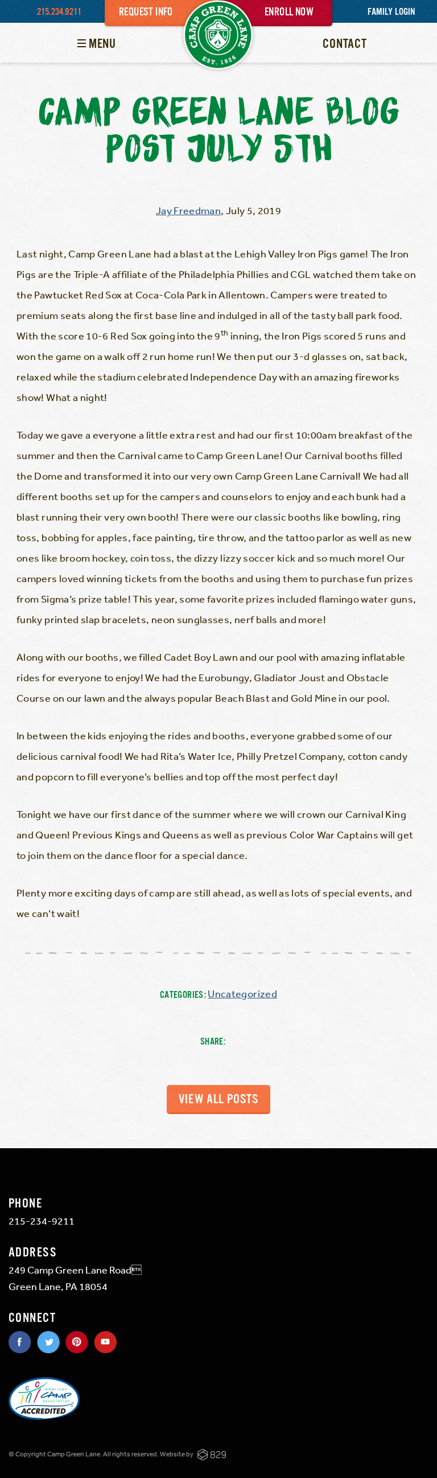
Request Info (146, 12)
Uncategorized (242, 993)
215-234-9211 (42, 1220)
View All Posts (218, 1099)
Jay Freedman (188, 210)
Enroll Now (289, 12)
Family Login (391, 12)
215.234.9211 (59, 12)
